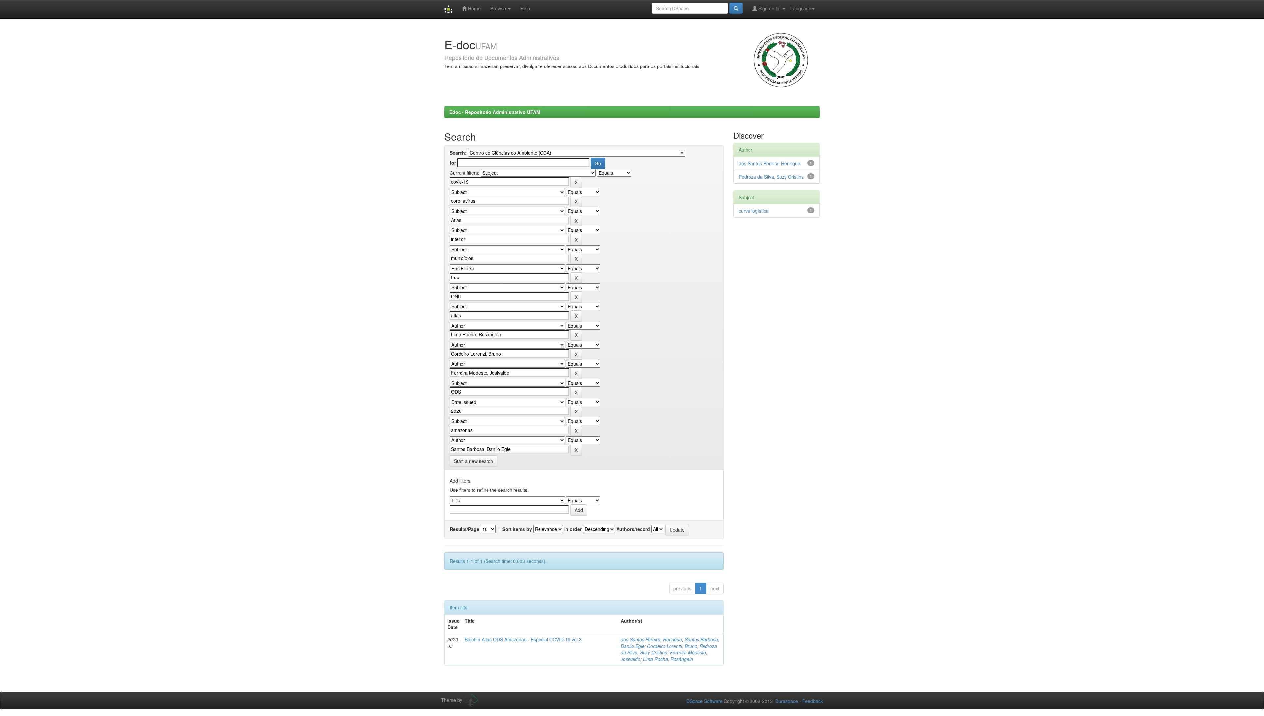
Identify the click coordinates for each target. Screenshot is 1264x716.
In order (573, 529)
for (453, 162)
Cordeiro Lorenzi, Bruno (672, 646)
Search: (458, 152)
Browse (498, 8)
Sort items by (517, 529)
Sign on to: (769, 8)
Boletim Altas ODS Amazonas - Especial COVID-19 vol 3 (523, 639)
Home (474, 8)
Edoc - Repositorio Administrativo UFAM (494, 112)
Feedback (812, 701)
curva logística (754, 210)
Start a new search (473, 461)
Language (800, 8)
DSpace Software (704, 701)
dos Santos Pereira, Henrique (651, 639)
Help (525, 8)
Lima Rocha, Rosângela (668, 659)
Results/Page (464, 529)
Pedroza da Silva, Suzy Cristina (771, 176)
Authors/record (633, 529)
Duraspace (786, 701)
